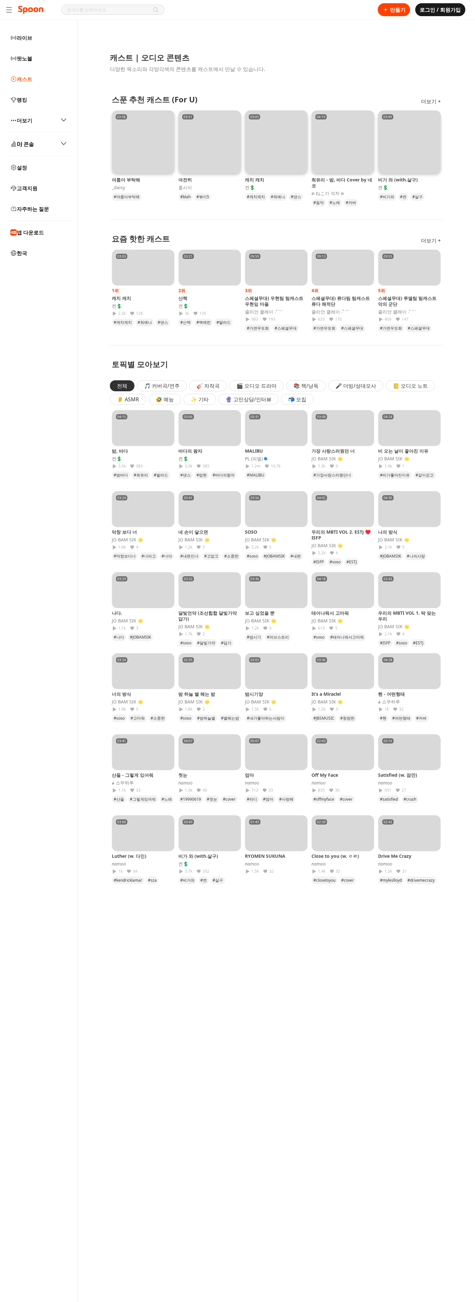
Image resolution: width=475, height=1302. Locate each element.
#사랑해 (286, 799)
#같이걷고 (425, 475)
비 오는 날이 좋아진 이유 (403, 451)
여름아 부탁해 (126, 180)
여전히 (185, 180)
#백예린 (203, 322)
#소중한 (231, 556)
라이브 (24, 37)
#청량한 (347, 718)
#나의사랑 (416, 556)
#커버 (351, 202)
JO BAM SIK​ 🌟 (327, 459)
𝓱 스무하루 (389, 702)
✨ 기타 (200, 399)
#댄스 (296, 197)
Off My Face (324, 775)
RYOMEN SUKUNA (265, 856)
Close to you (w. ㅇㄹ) (335, 856)
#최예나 (278, 197)
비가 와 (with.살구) (398, 180)
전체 (122, 385)
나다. (117, 613)
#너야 (167, 556)
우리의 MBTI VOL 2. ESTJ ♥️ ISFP (341, 535)
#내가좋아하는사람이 (265, 718)
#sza (152, 880)
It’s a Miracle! (326, 694)
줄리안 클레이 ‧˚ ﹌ (264, 312)
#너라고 (149, 556)
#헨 (383, 718)
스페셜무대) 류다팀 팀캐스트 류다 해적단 (340, 301)
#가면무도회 (258, 328)
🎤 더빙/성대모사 (355, 385)
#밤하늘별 (206, 718)
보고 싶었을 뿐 (260, 613)
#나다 (119, 637)
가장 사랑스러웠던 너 (333, 451)
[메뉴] (9, 10)
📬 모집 (297, 399)
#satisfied (389, 799)
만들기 (398, 9)
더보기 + (431, 101)
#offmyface (323, 799)
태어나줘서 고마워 (330, 613)
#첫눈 (212, 799)
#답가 (226, 643)
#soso (252, 556)
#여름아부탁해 (127, 197)
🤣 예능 (165, 399)
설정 (22, 167)
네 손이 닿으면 (193, 532)
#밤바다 (121, 475)
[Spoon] (30, 10)
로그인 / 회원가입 (440, 9)
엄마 (252, 775)
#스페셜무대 (286, 328)
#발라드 (223, 322)
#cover (229, 799)
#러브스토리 (278, 637)
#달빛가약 (206, 643)
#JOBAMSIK (274, 556)
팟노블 (24, 58)
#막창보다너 (125, 556)
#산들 (119, 799)
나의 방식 (387, 532)
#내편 (295, 556)
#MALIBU (255, 475)
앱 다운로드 (30, 232)
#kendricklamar (128, 880)
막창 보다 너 (124, 532)
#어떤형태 (401, 718)
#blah (185, 197)
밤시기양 (254, 694)
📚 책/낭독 (306, 385)
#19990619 (190, 799)
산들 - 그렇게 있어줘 (132, 775)
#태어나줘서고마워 (347, 637)
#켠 (403, 197)
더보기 (24, 120)
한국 (22, 253)
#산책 (185, 322)
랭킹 (22, 99)
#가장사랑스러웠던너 (332, 475)
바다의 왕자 (190, 451)
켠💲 (250, 187)
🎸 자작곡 (208, 385)
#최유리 (141, 475)
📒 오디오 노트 (410, 385)
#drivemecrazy (421, 880)
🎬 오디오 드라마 (257, 385)
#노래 (335, 202)
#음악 (318, 202)
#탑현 (201, 475)
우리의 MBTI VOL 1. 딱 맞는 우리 (407, 616)
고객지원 (27, 188)
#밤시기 (254, 637)
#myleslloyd (391, 880)
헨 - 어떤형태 (391, 694)
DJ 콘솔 (25, 144)
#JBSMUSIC (323, 718)
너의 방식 (121, 694)
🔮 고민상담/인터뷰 (248, 399)
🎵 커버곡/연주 (162, 385)
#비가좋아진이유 (395, 475)
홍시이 (185, 187)
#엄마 (268, 799)
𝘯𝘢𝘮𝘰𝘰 (185, 783)
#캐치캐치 (256, 197)
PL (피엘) (254, 459)
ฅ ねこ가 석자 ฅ (327, 193)
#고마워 (138, 718)
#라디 (252, 799)
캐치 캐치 (254, 180)
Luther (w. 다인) (129, 856)
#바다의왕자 (224, 475)
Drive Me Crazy (394, 856)
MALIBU (254, 451)
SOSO (251, 532)
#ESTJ (351, 562)
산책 (182, 298)
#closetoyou (324, 880)
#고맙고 (211, 556)
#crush (410, 799)
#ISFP (318, 562)
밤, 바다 (120, 451)
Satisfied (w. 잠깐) (397, 775)
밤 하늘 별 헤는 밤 (196, 694)
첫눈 (185, 775)
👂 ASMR (128, 399)
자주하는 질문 (33, 208)
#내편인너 (189, 556)
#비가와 (387, 197)
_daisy (118, 187)
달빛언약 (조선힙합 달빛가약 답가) (207, 616)
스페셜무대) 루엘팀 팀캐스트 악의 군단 (407, 301)
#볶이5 (202, 197)
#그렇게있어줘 (143, 799)
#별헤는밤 (230, 718)
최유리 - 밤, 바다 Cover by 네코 (341, 183)
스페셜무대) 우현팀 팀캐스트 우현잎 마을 (274, 301)
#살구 (417, 197)
